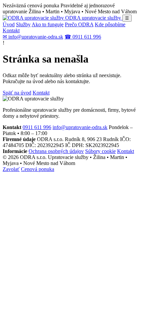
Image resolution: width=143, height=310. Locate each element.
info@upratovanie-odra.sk (80, 127)
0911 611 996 (37, 127)
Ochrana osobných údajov (56, 151)
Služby (23, 24)
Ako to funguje (48, 24)
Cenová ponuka (37, 169)
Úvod (9, 24)
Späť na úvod (17, 92)
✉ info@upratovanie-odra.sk (33, 37)
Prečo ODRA (79, 24)
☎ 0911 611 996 (83, 37)
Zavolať (11, 169)
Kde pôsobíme (110, 24)
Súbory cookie (100, 151)
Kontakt (11, 30)
